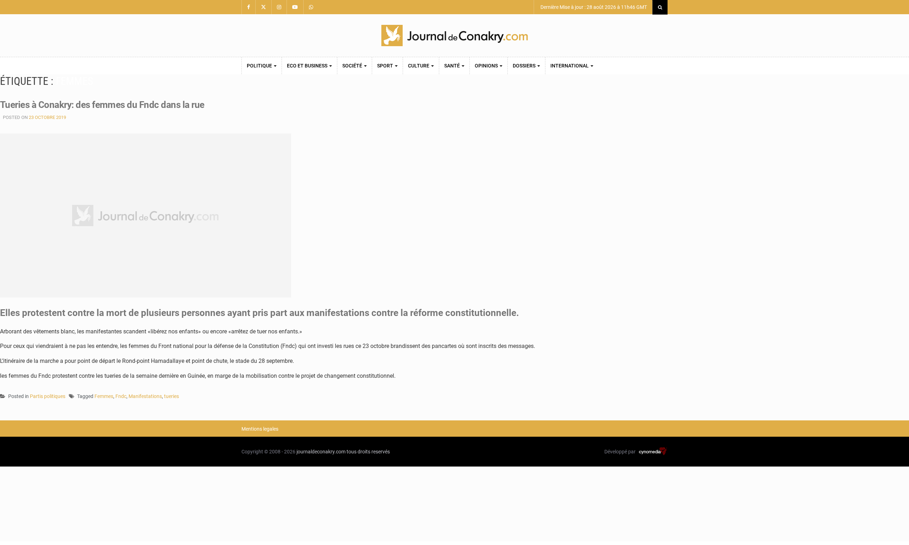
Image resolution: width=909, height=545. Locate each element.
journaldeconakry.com (320, 451)
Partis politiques (47, 396)
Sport (385, 66)
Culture (419, 66)
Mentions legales (259, 429)
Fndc (120, 396)
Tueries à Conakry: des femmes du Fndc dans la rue (102, 104)
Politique (260, 66)
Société (352, 66)
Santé (452, 66)
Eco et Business (307, 66)
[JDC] (454, 35)
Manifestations (145, 396)
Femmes (103, 396)
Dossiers (525, 66)
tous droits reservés (368, 451)
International (570, 66)
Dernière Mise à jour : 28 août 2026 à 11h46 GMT (593, 7)
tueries (171, 396)
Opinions (487, 66)
